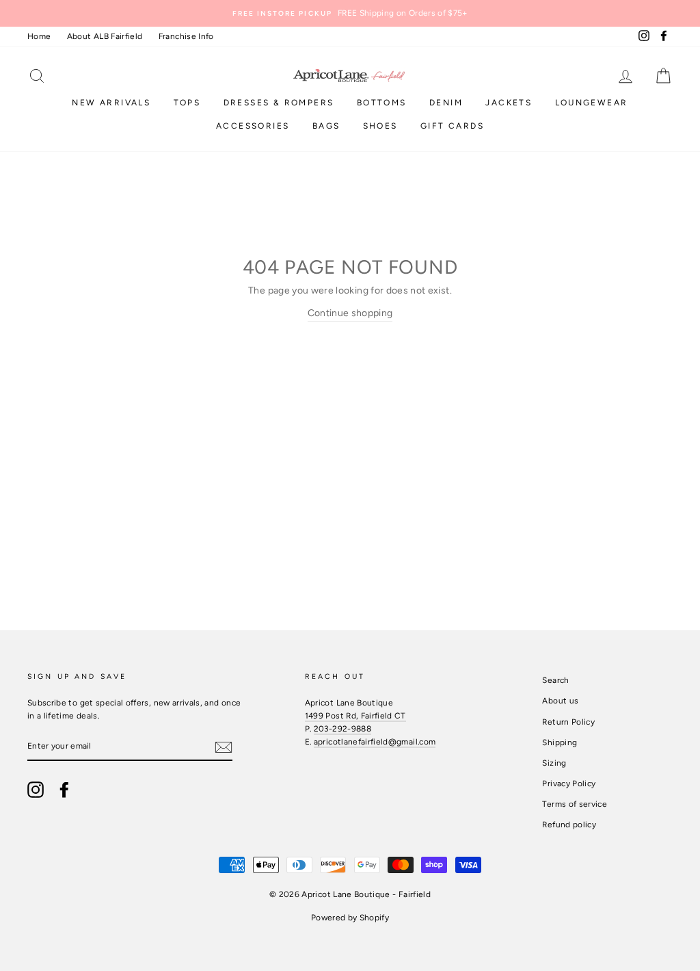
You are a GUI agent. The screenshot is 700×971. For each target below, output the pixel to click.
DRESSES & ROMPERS (279, 102)
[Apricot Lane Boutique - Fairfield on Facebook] (64, 789)
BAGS (326, 126)
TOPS (187, 102)
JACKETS (508, 102)
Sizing (554, 763)
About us (560, 700)
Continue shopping (350, 313)
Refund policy (569, 824)
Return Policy (568, 722)
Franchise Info (186, 36)
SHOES (380, 126)
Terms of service (574, 804)
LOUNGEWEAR (591, 102)
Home (39, 36)
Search (555, 680)
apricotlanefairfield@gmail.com (375, 742)
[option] (350, 13)
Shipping (559, 742)
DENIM (446, 102)
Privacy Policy (568, 783)
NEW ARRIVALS (111, 102)
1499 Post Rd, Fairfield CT (355, 716)
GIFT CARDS (452, 126)
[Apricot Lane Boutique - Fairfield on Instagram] (35, 789)
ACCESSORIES (252, 126)
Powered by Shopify (350, 917)
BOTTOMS (382, 102)
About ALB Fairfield (105, 36)
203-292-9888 (342, 729)
